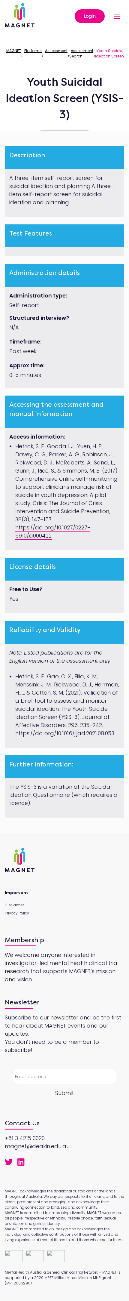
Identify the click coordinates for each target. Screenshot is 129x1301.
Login (90, 16)
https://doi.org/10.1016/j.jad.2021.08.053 (64, 733)
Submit (64, 1093)
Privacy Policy (17, 913)
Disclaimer (14, 905)
